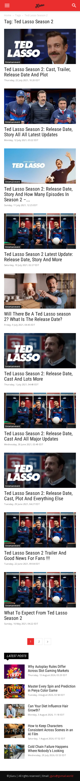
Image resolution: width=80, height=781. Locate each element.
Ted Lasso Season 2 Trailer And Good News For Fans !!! (35, 555)
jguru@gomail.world (61, 776)
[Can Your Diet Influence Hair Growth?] (14, 711)
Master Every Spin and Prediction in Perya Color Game (51, 688)
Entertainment (12, 62)
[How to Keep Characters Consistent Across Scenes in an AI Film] (14, 731)
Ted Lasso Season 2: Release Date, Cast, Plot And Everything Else (38, 495)
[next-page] (47, 641)
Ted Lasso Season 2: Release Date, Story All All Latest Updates (38, 132)
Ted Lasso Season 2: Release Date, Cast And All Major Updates (38, 436)
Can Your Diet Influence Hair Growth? (48, 708)
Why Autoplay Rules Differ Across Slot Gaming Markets (48, 668)
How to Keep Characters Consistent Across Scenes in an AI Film (50, 730)
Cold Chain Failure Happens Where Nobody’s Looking (48, 748)
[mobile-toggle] (7, 5)
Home (7, 15)
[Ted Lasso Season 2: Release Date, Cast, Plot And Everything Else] (40, 470)
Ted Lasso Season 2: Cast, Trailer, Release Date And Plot (37, 72)
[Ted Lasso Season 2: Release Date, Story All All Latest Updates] (40, 106)
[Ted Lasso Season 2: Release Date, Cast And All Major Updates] (40, 410)
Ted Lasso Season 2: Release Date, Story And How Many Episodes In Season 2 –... (38, 194)
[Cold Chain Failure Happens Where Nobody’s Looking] (14, 752)
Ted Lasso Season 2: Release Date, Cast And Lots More (38, 376)
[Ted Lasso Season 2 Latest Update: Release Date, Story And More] (40, 231)
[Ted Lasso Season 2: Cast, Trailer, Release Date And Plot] (40, 46)
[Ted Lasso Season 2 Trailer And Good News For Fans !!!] (40, 530)
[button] (74, 5)
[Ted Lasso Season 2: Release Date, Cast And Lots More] (40, 350)
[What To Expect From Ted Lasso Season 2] (40, 589)
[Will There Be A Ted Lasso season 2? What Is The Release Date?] (40, 291)
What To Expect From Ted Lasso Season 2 (35, 615)
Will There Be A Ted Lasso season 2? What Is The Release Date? (37, 316)
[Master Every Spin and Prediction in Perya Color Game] (14, 691)
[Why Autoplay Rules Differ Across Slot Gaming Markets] (14, 671)
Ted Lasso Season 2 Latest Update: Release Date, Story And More (38, 256)
